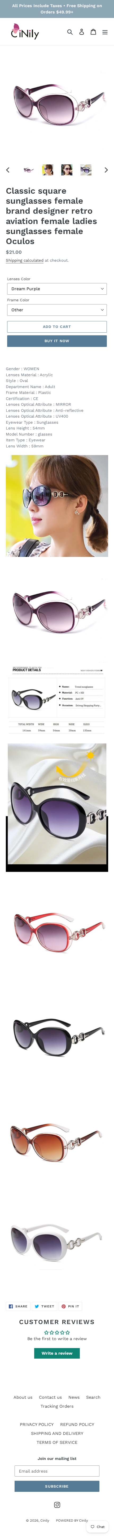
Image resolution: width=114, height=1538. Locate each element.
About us (23, 1397)
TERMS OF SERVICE (57, 1442)
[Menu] (105, 31)
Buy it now (57, 341)
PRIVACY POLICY (37, 1424)
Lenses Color (18, 279)
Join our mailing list (57, 1458)
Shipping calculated (24, 260)
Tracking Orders (57, 1406)
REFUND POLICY (77, 1424)
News (74, 1397)
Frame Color (18, 300)
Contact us (50, 1397)
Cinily (44, 1520)
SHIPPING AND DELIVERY (57, 1433)
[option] (28, 170)
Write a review (57, 1353)
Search (93, 1397)
